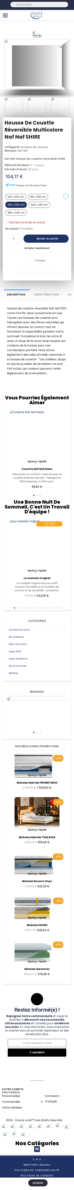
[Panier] (69, 15)
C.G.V (37, 1159)
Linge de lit (15, 651)
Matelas (13, 673)
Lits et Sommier (17, 666)
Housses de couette (34, 147)
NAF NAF (22, 151)
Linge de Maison (18, 658)
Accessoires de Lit (19, 629)
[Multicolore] (66, 196)
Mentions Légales (37, 1164)
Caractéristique (46, 294)
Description (16, 294)
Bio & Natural (16, 637)
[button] (33, 732)
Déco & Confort (18, 644)
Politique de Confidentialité (37, 1170)
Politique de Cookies (37, 1175)
